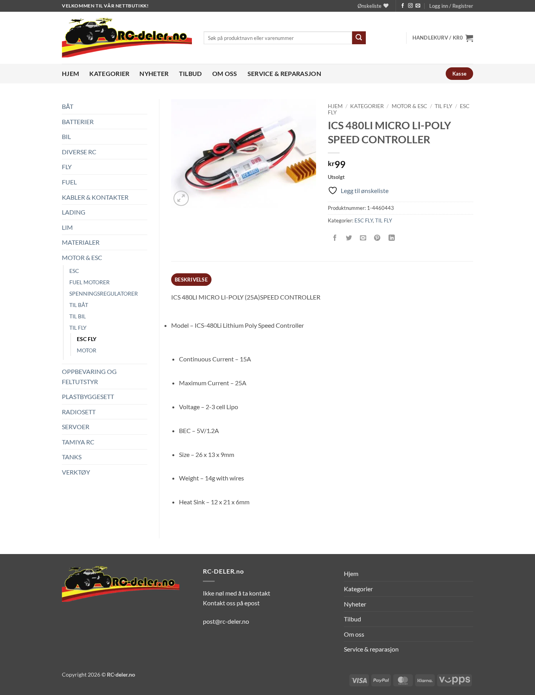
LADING (73, 212)
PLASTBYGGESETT (88, 396)
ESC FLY (86, 339)
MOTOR (86, 350)
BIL (66, 136)
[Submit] (358, 38)
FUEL (69, 182)
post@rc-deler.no (226, 621)
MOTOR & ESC (82, 257)
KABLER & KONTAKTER (95, 197)
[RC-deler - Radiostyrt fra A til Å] (127, 38)
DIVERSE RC (79, 151)
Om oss (224, 73)
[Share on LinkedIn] (391, 237)
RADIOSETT (79, 411)
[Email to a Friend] (363, 237)
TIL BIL (77, 316)
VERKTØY (76, 472)
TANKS (71, 456)
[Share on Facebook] (335, 237)
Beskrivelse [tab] (191, 279)
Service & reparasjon (284, 73)
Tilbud (190, 73)
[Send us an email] (418, 6)
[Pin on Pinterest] (377, 237)
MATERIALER (80, 242)
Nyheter (153, 73)
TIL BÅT (78, 304)
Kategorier (109, 73)
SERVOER (75, 426)
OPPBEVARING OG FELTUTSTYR (89, 376)
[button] (451, 6)
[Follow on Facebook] (402, 6)
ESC (74, 270)
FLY (67, 166)
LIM (67, 227)
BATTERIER (78, 121)
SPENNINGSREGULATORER (103, 293)
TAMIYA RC (78, 442)
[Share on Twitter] (349, 237)
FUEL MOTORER (89, 282)
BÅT (67, 106)
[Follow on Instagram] (410, 6)
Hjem (70, 73)
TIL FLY (78, 327)
